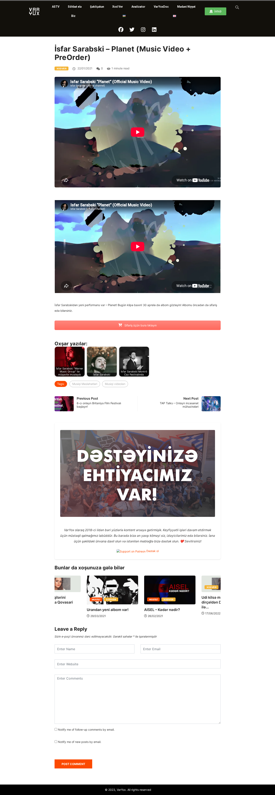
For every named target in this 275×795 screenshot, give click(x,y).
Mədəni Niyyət (186, 6)
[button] (236, 7)
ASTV (55, 6)
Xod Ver (117, 6)
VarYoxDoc (161, 6)
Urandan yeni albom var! (75, 610)
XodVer (62, 68)
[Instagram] (143, 30)
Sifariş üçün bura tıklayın (140, 325)
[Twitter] (132, 30)
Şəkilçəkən (97, 6)
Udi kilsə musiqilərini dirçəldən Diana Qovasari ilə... (191, 602)
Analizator (138, 6)
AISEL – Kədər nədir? (130, 610)
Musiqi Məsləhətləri (84, 384)
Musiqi (64, 599)
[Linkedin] (154, 30)
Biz (73, 15)
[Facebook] (121, 30)
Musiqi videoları (115, 384)
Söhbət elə (75, 6)
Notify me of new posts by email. (79, 742)
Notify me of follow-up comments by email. (86, 729)
